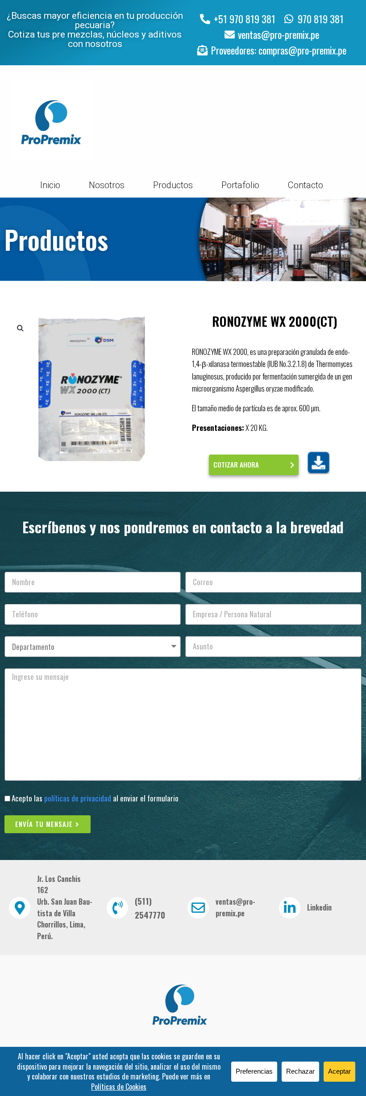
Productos (173, 185)
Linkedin (319, 907)
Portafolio (240, 185)
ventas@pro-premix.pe (235, 907)
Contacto (305, 185)
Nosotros (107, 185)
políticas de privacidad (77, 798)
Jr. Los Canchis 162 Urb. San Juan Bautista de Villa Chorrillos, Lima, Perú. (64, 907)
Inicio (50, 185)
